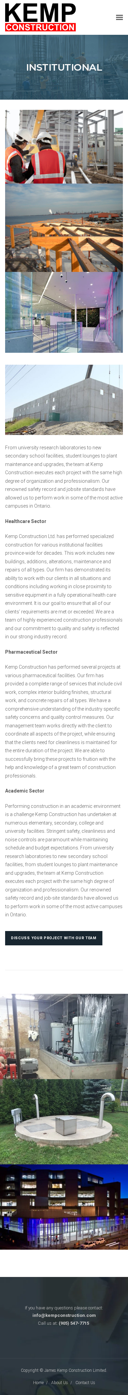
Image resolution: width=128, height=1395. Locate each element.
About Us (59, 1382)
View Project (64, 1054)
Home (38, 1382)
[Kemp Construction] (40, 17)
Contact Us (85, 1382)
